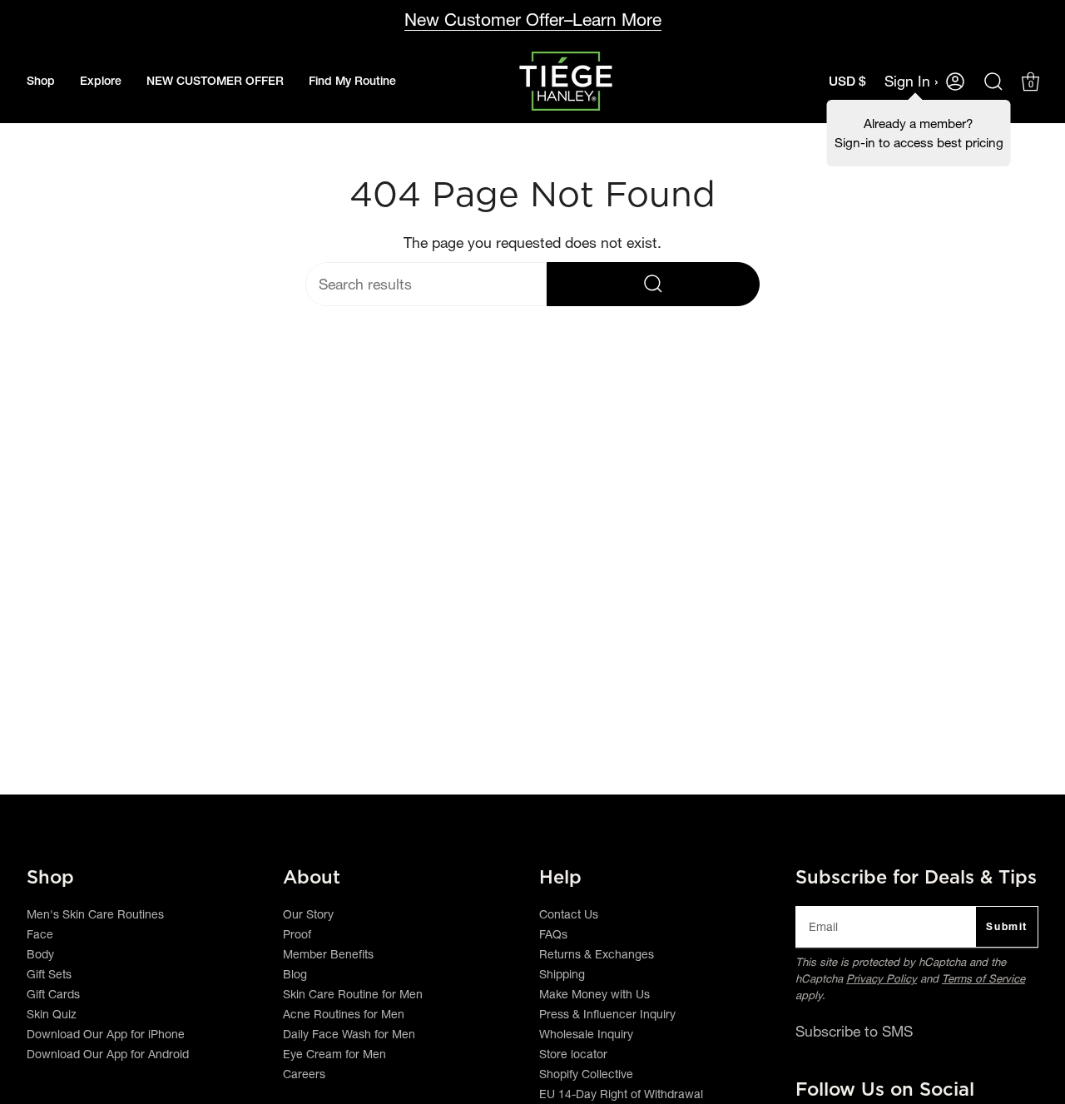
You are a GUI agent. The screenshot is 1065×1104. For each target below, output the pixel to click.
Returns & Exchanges (596, 954)
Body (40, 954)
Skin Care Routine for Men (353, 994)
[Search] (653, 284)
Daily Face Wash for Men (349, 1034)
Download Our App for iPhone (106, 1034)
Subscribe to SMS (854, 1031)
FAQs (553, 934)
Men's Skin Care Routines (95, 914)
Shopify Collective (586, 1074)
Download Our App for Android (108, 1054)
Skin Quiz (52, 1014)
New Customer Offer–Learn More (532, 19)
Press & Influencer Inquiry (607, 1014)
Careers (304, 1074)
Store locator (573, 1054)
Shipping (562, 974)
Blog (295, 974)
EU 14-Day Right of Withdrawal (621, 1094)
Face (40, 934)
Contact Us (568, 914)
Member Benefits (328, 954)
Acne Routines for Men (343, 1014)
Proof (297, 934)
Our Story (308, 914)
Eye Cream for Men (334, 1054)
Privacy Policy (881, 978)
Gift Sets (49, 974)
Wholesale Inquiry (586, 1034)
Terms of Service (983, 978)
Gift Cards (53, 994)
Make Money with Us (594, 994)
